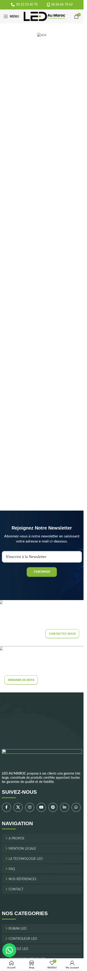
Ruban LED (18, 928)
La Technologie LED (26, 859)
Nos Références (22, 879)
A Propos (16, 838)
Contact (16, 889)
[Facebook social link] (6, 807)
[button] (9, 950)
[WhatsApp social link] (76, 807)
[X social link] (18, 807)
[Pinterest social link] (53, 807)
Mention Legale (22, 849)
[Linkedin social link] (64, 807)
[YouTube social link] (41, 807)
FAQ (12, 869)
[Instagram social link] (29, 807)
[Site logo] (44, 16)
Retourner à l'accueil (44, 90)
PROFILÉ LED (18, 949)
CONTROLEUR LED (23, 938)
